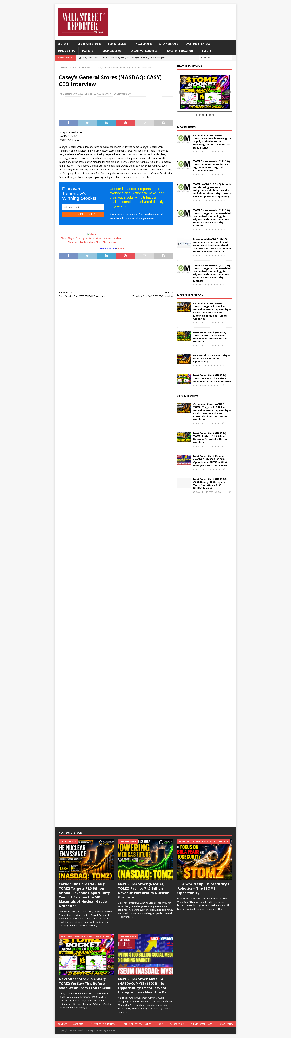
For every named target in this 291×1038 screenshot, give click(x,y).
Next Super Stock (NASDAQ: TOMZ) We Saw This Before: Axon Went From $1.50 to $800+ (212, 378)
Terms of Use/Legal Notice (137, 1024)
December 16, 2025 (204, 492)
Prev (181, 92)
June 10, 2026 (201, 229)
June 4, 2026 (201, 385)
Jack (90, 93)
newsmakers (186, 127)
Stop (206, 107)
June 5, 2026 (201, 365)
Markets (87, 50)
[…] (97, 925)
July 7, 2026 (200, 151)
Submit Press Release (201, 1024)
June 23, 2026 (201, 200)
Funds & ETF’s (66, 50)
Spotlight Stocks (89, 43)
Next (228, 92)
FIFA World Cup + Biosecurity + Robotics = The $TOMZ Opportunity (211, 358)
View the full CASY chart (107, 248)
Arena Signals (168, 43)
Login (160, 1024)
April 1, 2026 (201, 469)
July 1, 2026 (200, 174)
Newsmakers (144, 43)
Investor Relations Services (103, 1024)
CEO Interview (117, 43)
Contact (62, 1024)
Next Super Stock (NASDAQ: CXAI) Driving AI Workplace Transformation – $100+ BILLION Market (210, 483)
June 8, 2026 (201, 284)
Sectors (63, 43)
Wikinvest (121, 248)
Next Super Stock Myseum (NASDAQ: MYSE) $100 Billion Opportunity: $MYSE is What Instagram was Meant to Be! (210, 460)
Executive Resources (144, 50)
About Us (78, 1024)
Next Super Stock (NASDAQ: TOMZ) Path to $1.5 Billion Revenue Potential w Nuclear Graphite (211, 337)
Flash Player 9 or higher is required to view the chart (91, 240)
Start (203, 107)
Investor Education (180, 50)
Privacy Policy (225, 1024)
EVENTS (206, 50)
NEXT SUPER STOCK (190, 295)
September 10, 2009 (73, 93)
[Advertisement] (115, 107)
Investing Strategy (197, 43)
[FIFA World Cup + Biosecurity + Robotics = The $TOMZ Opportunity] (184, 359)
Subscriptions (177, 1024)
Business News (112, 50)
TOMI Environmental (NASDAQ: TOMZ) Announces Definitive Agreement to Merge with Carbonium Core (212, 166)
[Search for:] (215, 57)
